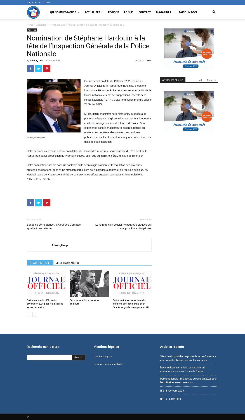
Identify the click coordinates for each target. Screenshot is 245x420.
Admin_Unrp (36, 60)
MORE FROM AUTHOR (68, 263)
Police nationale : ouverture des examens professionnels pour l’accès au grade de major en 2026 (130, 304)
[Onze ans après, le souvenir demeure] (89, 283)
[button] (214, 12)
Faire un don (188, 12)
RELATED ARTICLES (40, 263)
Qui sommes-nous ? (63, 12)
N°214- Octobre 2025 (172, 390)
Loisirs (128, 12)
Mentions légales (103, 356)
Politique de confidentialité (108, 364)
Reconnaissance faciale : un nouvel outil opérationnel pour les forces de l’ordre (182, 369)
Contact (144, 12)
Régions (113, 12)
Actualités (92, 12)
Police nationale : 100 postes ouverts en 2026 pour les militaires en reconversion (45, 304)
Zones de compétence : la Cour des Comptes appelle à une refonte (54, 226)
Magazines (163, 12)
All (200, 80)
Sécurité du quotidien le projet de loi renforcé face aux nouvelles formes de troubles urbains (188, 358)
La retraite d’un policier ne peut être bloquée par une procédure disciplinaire (123, 226)
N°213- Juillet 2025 (171, 398)
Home (30, 24)
